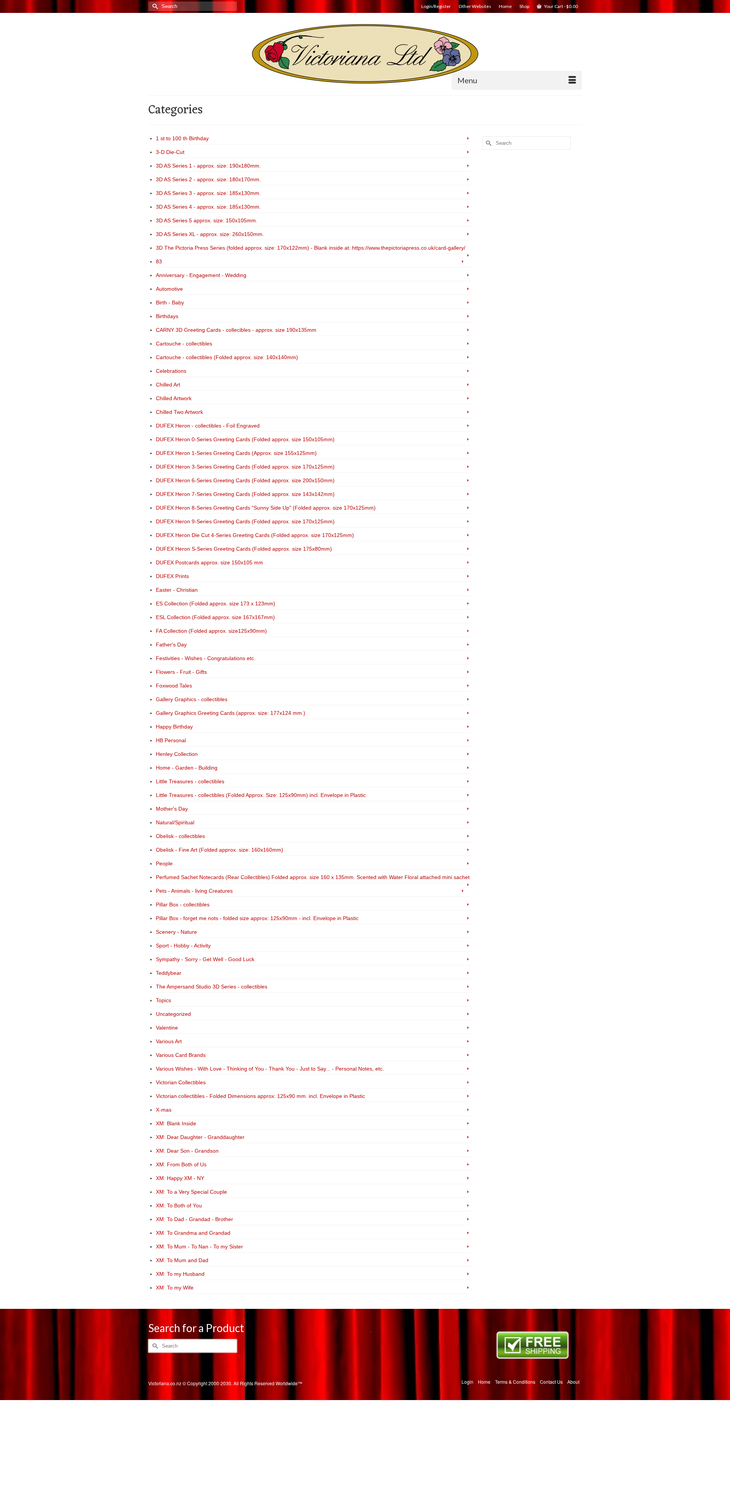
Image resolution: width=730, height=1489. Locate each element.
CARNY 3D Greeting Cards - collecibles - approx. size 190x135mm (236, 330)
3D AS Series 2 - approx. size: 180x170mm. (208, 179)
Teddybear (168, 973)
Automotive (169, 289)
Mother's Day (172, 809)
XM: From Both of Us (181, 1164)
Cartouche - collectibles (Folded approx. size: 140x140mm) (227, 357)
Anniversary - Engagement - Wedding (201, 275)
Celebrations (171, 371)
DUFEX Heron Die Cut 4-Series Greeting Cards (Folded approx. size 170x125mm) (255, 535)
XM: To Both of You (179, 1205)
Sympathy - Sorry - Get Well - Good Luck (205, 959)
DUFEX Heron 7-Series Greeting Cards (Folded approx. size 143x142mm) (245, 494)
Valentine (167, 1028)
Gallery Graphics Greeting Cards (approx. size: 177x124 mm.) (230, 713)
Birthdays (167, 316)
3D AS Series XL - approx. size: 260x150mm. (210, 234)
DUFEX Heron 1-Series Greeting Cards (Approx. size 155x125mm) (236, 453)
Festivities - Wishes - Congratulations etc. (206, 658)
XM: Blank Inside (176, 1123)
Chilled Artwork (174, 398)
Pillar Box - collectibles (182, 904)
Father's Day (171, 645)
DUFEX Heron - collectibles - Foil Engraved (208, 426)
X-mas (163, 1110)
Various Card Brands (181, 1055)
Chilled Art (168, 385)
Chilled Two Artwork (179, 412)
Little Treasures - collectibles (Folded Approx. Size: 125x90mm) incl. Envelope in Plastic (261, 795)
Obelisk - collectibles (180, 836)
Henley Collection (177, 754)
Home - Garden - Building (186, 768)
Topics (163, 1000)
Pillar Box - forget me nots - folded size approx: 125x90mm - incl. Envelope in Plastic (257, 918)
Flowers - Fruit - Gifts (181, 672)
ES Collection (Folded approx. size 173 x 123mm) (215, 603)
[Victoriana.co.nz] (365, 54)
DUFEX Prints (172, 576)
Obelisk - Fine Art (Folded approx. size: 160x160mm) (219, 850)
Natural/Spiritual (175, 822)
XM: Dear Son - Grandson (187, 1151)
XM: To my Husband (180, 1274)
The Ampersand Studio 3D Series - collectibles (211, 987)
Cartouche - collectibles (184, 344)
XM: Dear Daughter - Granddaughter (200, 1137)
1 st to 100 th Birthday (182, 138)
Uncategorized (173, 1014)
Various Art (169, 1041)
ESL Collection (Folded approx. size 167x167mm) (215, 617)
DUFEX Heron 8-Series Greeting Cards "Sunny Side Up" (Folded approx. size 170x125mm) (266, 508)
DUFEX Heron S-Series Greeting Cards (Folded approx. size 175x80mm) (244, 549)
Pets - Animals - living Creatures (194, 891)
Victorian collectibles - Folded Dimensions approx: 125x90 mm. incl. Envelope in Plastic (260, 1096)
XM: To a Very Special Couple (191, 1192)
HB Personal (171, 740)
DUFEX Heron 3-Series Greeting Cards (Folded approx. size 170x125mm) (245, 467)
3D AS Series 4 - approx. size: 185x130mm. (208, 207)
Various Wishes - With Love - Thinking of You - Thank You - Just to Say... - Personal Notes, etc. (270, 1069)
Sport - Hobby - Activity (183, 946)
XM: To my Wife (175, 1288)
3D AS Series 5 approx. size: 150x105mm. (206, 220)
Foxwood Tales (174, 686)
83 (159, 261)
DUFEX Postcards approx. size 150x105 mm (209, 562)
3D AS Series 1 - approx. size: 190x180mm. (208, 166)
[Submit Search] (154, 6)
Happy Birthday (174, 727)
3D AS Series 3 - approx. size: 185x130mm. (208, 193)
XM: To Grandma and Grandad (193, 1233)
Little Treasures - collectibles (190, 781)
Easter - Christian (177, 590)
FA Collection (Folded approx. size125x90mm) (211, 631)
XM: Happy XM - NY (180, 1178)
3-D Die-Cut (170, 152)
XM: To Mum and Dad (182, 1260)
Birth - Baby (170, 302)
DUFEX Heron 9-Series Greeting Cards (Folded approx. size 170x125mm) (245, 521)
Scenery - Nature (176, 932)
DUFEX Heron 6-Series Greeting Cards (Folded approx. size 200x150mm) (245, 480)
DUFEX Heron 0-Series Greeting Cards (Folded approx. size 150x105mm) (245, 439)
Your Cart (560, 6)
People (164, 863)
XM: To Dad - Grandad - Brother (194, 1219)
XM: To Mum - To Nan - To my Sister (199, 1246)
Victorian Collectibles (181, 1082)
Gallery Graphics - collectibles (191, 699)
